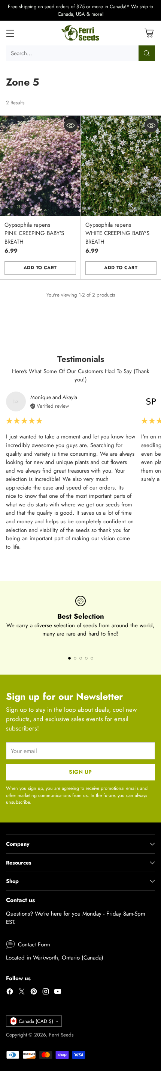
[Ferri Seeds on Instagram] (45, 993)
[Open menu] (10, 33)
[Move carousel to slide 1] (69, 658)
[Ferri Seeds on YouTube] (57, 993)
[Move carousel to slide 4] (86, 658)
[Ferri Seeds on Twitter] (21, 993)
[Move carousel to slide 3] (80, 658)
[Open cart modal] (149, 33)
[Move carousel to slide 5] (92, 658)
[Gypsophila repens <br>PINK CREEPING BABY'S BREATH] (40, 166)
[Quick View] (71, 125)
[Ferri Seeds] (80, 33)
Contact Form (34, 944)
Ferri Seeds (61, 1034)
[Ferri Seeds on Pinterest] (33, 993)
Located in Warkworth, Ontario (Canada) (54, 958)
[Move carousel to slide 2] (75, 658)
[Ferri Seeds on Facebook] (9, 993)
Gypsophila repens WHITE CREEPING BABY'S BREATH (117, 233)
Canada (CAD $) (36, 1021)
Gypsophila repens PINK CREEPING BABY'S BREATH (34, 233)
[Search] (147, 53)
